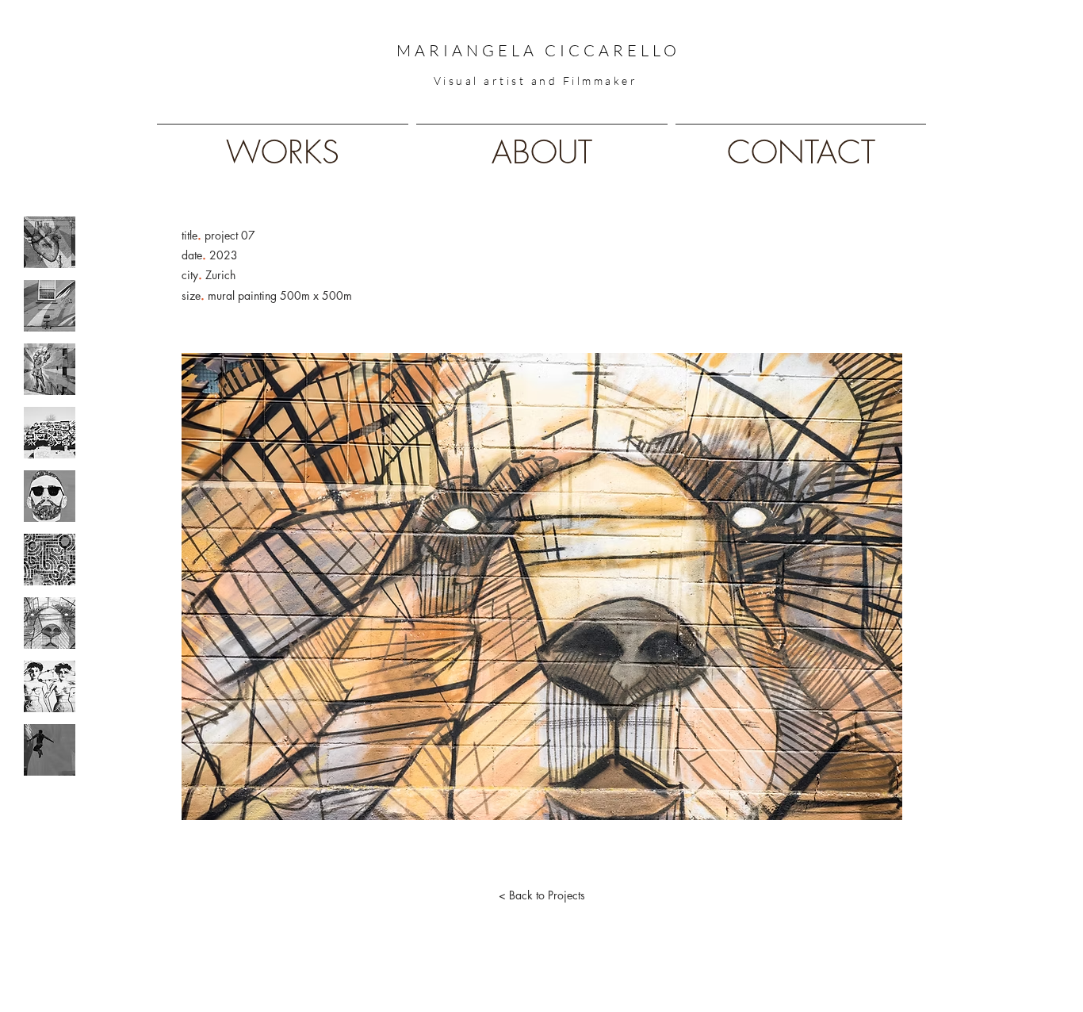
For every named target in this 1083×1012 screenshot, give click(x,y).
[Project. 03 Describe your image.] (49, 369)
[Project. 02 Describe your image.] (49, 306)
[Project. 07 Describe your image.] (49, 623)
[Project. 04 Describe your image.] (49, 432)
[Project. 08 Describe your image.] (49, 686)
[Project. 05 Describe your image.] (49, 496)
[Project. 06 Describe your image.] (49, 559)
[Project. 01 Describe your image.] (49, 242)
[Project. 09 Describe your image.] (49, 750)
